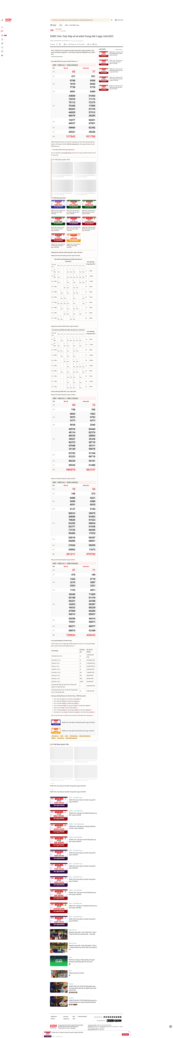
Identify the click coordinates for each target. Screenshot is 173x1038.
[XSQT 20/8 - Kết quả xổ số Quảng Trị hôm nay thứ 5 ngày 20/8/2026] (103, 88)
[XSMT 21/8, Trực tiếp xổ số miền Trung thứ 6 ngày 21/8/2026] (59, 855)
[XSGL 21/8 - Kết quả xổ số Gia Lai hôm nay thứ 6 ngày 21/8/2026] (103, 62)
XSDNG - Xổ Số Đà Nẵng (75, 837)
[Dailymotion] (120, 1017)
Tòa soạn (65, 1016)
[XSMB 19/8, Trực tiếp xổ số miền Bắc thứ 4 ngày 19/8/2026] (74, 238)
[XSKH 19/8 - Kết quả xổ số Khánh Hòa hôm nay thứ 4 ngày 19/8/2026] (89, 221)
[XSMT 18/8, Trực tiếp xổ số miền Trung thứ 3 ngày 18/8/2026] (59, 921)
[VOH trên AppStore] (110, 1020)
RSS (74, 1016)
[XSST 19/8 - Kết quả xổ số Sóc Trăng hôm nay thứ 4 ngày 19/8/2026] (74, 204)
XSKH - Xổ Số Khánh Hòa (75, 903)
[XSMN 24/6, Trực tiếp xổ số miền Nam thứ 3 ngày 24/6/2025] (56, 722)
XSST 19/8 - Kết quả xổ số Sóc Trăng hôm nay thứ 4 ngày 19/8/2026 (73, 212)
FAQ (74, 1018)
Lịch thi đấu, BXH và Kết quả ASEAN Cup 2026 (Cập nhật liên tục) (75, 20)
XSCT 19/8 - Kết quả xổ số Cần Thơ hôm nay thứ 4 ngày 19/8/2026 (57, 229)
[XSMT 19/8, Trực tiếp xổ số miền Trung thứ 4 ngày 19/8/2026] (74, 221)
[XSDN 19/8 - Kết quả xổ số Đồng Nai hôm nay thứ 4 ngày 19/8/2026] (89, 204)
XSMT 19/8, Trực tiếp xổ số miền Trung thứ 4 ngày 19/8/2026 (73, 229)
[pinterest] (110, 1017)
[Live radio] (7, 35)
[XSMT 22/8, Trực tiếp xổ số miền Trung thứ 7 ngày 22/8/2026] (59, 802)
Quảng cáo (54, 1016)
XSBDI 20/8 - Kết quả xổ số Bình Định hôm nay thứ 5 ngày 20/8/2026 (116, 53)
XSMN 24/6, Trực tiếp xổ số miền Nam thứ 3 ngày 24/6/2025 (78, 722)
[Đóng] (129, 1032)
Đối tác (53, 1018)
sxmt (67, 736)
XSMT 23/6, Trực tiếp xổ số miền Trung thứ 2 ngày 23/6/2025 (68, 786)
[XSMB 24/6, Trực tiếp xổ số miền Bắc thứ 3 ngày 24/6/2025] (56, 731)
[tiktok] (108, 1017)
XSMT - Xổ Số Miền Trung (72, 25)
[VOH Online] (53, 1026)
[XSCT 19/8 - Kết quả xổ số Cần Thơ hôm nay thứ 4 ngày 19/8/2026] (58, 221)
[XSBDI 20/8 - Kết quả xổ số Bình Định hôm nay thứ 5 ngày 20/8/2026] (103, 54)
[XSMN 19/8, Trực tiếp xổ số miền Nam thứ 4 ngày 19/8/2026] (58, 204)
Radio (70, 957)
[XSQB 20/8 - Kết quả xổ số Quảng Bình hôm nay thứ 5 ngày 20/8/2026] (103, 71)
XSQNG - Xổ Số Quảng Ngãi (76, 824)
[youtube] (106, 1017)
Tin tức (54, 25)
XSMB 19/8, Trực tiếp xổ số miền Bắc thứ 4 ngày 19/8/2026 (73, 245)
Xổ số (60, 25)
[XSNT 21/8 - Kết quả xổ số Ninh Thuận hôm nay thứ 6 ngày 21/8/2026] (103, 79)
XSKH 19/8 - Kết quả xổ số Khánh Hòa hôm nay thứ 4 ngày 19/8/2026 (88, 229)
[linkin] (112, 1017)
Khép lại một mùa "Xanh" (76, 973)
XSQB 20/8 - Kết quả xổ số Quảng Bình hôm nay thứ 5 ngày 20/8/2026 (116, 70)
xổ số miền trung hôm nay (72, 738)
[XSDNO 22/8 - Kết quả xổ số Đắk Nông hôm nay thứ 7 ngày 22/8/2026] (59, 815)
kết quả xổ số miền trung (85, 736)
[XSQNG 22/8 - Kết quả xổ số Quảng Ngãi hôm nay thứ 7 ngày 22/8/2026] (59, 828)
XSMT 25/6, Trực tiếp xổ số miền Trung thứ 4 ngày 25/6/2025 (68, 792)
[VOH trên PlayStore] (117, 1020)
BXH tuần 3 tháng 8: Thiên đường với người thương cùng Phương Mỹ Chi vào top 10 (82, 961)
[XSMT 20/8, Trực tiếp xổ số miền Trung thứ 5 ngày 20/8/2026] (59, 868)
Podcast (71, 984)
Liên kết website (82, 1016)
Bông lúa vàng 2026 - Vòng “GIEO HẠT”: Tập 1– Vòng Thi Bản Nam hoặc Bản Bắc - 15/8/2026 (83, 933)
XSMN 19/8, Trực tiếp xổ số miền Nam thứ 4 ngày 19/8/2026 (58, 212)
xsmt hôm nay (61, 738)
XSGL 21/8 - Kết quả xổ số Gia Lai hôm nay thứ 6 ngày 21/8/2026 (115, 62)
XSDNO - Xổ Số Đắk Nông (76, 810)
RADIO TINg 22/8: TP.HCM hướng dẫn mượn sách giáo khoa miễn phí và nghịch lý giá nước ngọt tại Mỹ (82, 988)
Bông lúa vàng (72, 930)
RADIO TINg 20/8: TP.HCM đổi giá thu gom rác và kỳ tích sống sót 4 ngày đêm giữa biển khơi (83, 1001)
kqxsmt (53, 738)
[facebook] (60, 44)
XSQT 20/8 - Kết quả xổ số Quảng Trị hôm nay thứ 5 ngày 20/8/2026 (116, 87)
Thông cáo (66, 1018)
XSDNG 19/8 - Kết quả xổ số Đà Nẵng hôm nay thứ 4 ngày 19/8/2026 (58, 245)
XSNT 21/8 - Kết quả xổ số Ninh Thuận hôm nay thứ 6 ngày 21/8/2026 (116, 79)
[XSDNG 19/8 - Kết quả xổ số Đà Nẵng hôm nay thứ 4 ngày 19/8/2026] (58, 238)
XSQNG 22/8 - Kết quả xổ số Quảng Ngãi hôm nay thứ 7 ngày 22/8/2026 (82, 827)
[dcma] (116, 1017)
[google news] (114, 1017)
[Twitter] (118, 1017)
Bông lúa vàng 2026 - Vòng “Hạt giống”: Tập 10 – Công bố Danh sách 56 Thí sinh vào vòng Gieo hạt (83, 947)
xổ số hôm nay (55, 736)
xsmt (62, 736)
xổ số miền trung (74, 736)
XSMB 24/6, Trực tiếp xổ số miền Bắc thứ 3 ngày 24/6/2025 (78, 731)
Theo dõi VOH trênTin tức (77, 40)
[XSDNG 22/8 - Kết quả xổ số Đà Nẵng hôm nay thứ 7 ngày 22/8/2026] (59, 842)
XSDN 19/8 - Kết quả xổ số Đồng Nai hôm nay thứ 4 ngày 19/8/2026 (88, 212)
